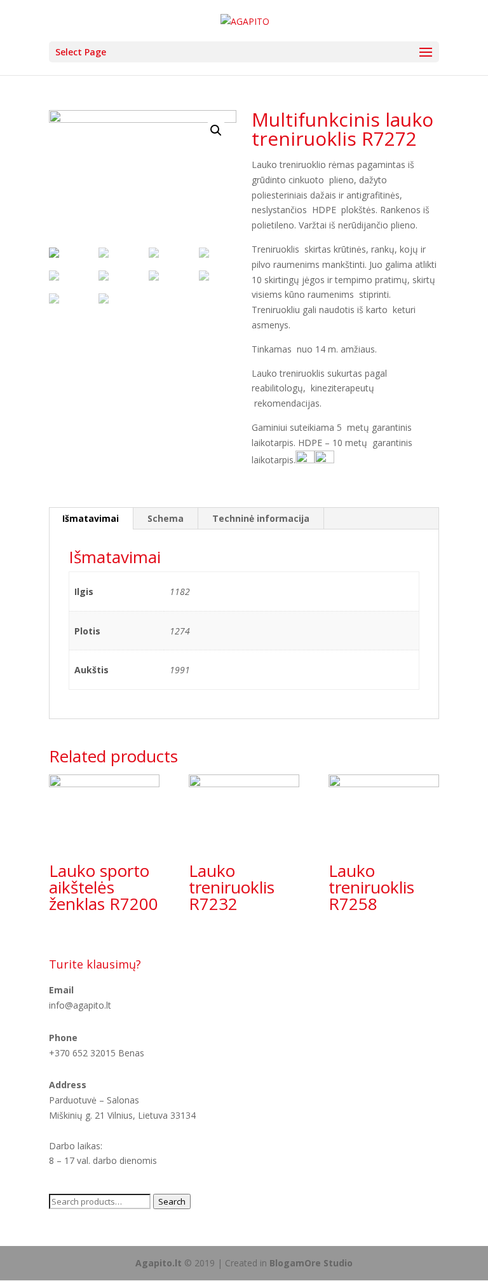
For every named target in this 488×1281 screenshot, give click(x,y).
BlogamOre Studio (311, 1263)
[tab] (90, 518)
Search (172, 1201)
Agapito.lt (158, 1263)
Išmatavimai (90, 518)
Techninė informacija (260, 518)
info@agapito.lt (80, 1005)
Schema (165, 518)
